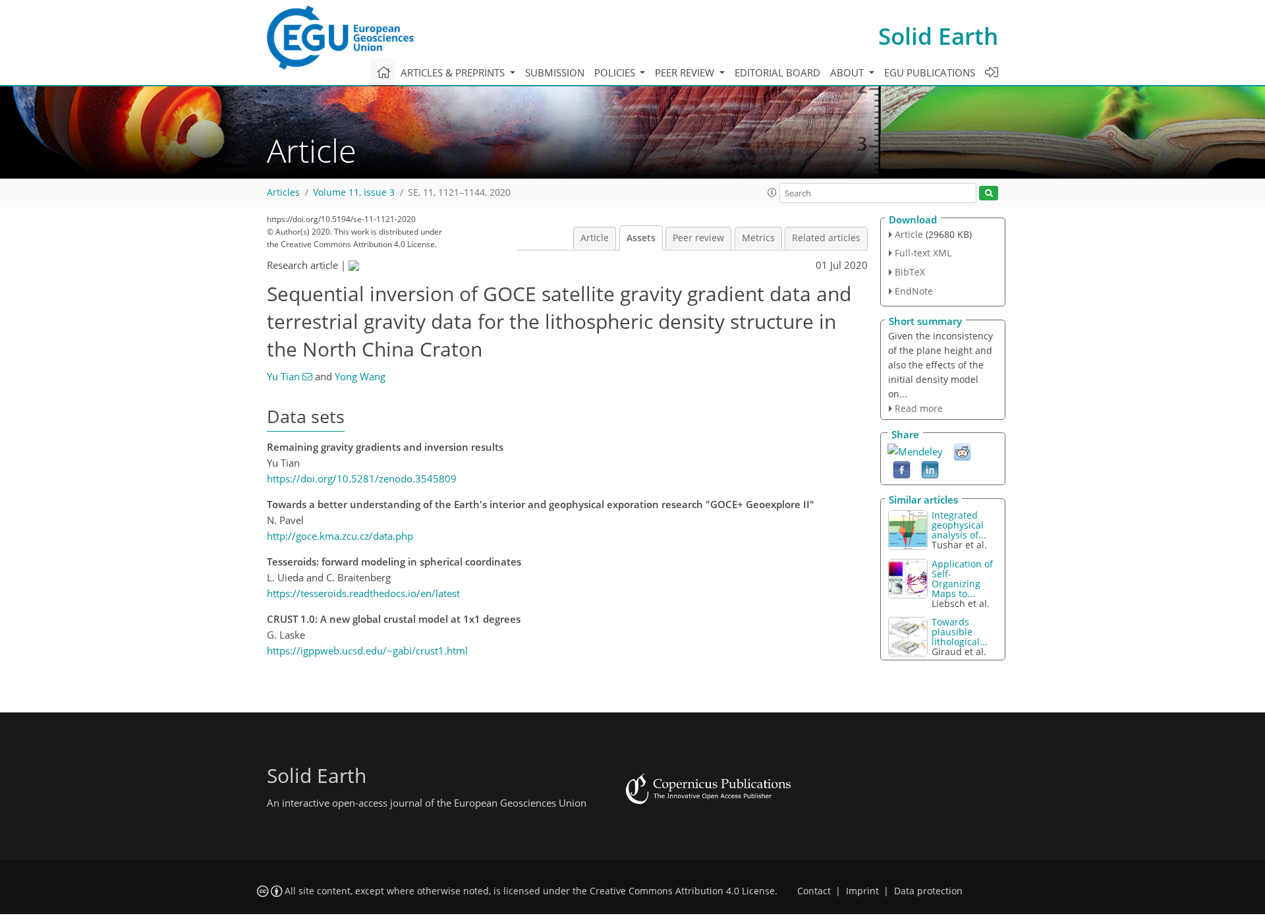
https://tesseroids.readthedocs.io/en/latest (363, 593)
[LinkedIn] (930, 469)
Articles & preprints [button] (454, 72)
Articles (283, 192)
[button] (772, 192)
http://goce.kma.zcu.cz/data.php (340, 535)
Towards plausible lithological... (960, 632)
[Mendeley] (915, 450)
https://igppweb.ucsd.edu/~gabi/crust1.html (367, 650)
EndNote (914, 291)
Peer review (698, 238)
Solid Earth (938, 35)
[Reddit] (962, 451)
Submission (554, 72)
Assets (641, 238)
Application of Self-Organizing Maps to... (962, 579)
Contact (814, 891)
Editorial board (777, 72)
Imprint (862, 891)
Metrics (758, 238)
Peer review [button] (686, 72)
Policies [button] (616, 72)
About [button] (848, 72)
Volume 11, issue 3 (354, 192)
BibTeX (910, 272)
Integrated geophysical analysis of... (959, 525)
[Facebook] (902, 469)
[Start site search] (988, 193)
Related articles (826, 238)
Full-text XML (923, 252)
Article (594, 238)
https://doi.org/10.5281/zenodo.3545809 (362, 478)
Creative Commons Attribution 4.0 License (682, 891)
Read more (919, 408)
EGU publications (929, 72)
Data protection (928, 891)
